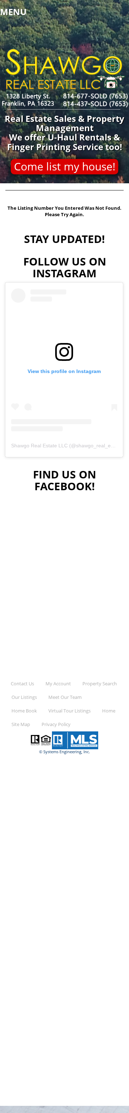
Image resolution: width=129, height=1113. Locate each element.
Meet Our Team (65, 697)
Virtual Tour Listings (69, 711)
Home (108, 711)
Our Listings (24, 697)
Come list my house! (64, 166)
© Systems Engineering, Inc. (64, 751)
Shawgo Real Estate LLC (39, 445)
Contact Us (22, 684)
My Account (58, 684)
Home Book (24, 711)
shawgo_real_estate (99, 445)
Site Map (20, 724)
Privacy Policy (56, 724)
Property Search (99, 684)
